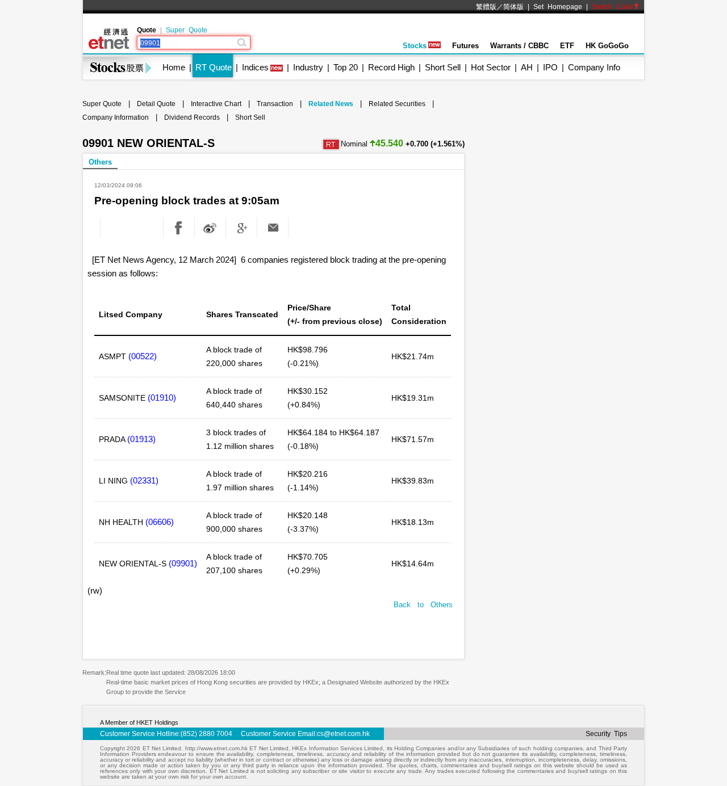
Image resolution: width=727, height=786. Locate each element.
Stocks (415, 45)
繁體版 (486, 7)
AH (527, 67)
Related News (330, 104)
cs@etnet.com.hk (343, 734)
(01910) (162, 397)
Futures (465, 45)
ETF (567, 45)
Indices (255, 67)
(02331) (144, 480)
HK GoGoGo (607, 45)
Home (173, 67)
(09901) (183, 563)
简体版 (513, 7)
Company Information (115, 117)
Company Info (594, 67)
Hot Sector (491, 67)
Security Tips (606, 734)
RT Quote (213, 67)
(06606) (159, 522)
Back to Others (423, 604)
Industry (308, 67)
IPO (550, 67)
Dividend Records (192, 117)
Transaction (275, 104)
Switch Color (612, 7)
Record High (391, 67)
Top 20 (345, 67)
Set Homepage (557, 7)
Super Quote (186, 30)
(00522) (142, 356)
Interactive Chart (216, 104)
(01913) (141, 439)
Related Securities (397, 104)
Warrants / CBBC (519, 45)
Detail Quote (156, 104)
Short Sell (443, 67)
